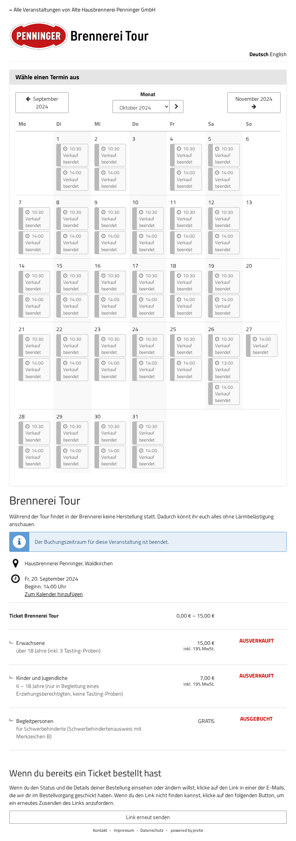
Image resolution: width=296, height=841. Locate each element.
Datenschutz (151, 830)
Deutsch (259, 54)
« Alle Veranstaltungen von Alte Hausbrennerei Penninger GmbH (82, 9)
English (278, 54)
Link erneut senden (148, 817)
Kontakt (100, 830)
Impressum (124, 830)
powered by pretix (187, 830)
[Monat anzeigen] (176, 106)
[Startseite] (148, 35)
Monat (147, 94)
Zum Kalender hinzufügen (54, 594)
